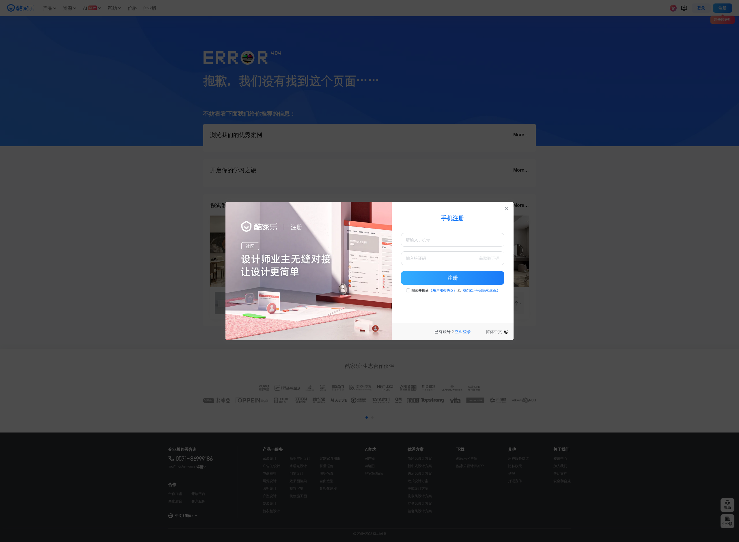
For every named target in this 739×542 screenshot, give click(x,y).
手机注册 (452, 218)
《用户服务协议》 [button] (443, 290)
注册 (452, 278)
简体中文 (494, 332)
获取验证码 (489, 258)
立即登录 (463, 332)
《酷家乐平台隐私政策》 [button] (480, 290)
